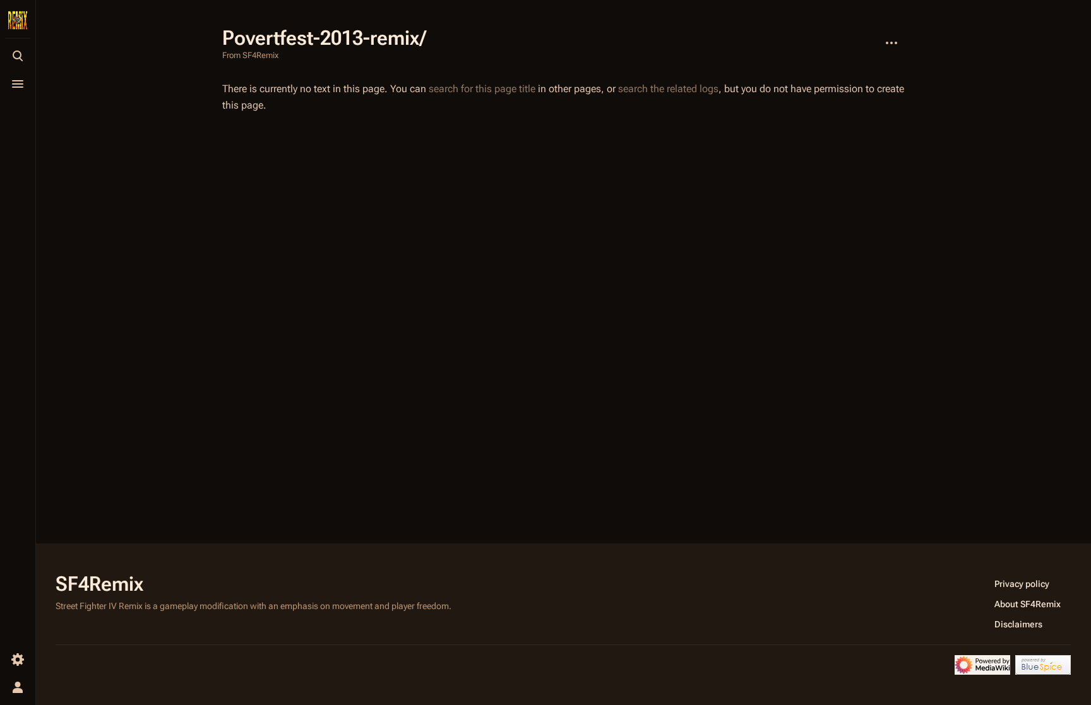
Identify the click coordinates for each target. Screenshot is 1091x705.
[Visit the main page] (17, 20)
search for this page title (482, 89)
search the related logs (668, 89)
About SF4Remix (1027, 604)
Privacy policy (1021, 584)
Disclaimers (1018, 624)
